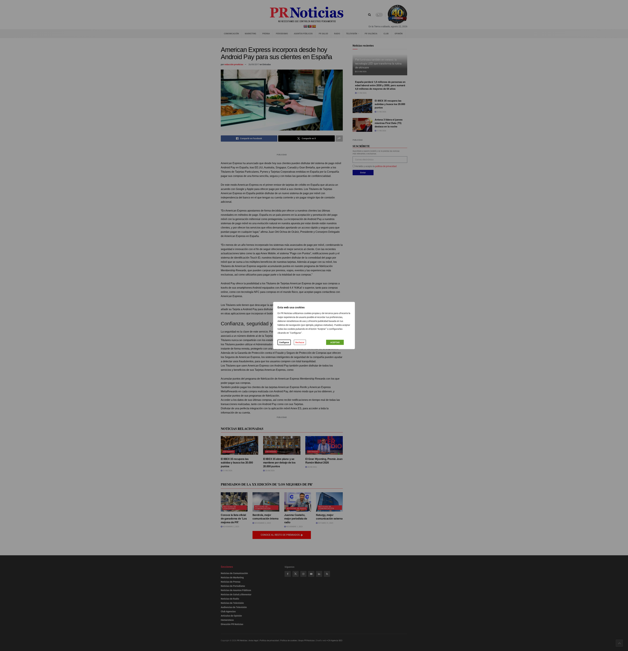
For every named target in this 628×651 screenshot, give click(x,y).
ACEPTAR (335, 342)
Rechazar (299, 342)
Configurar (284, 342)
